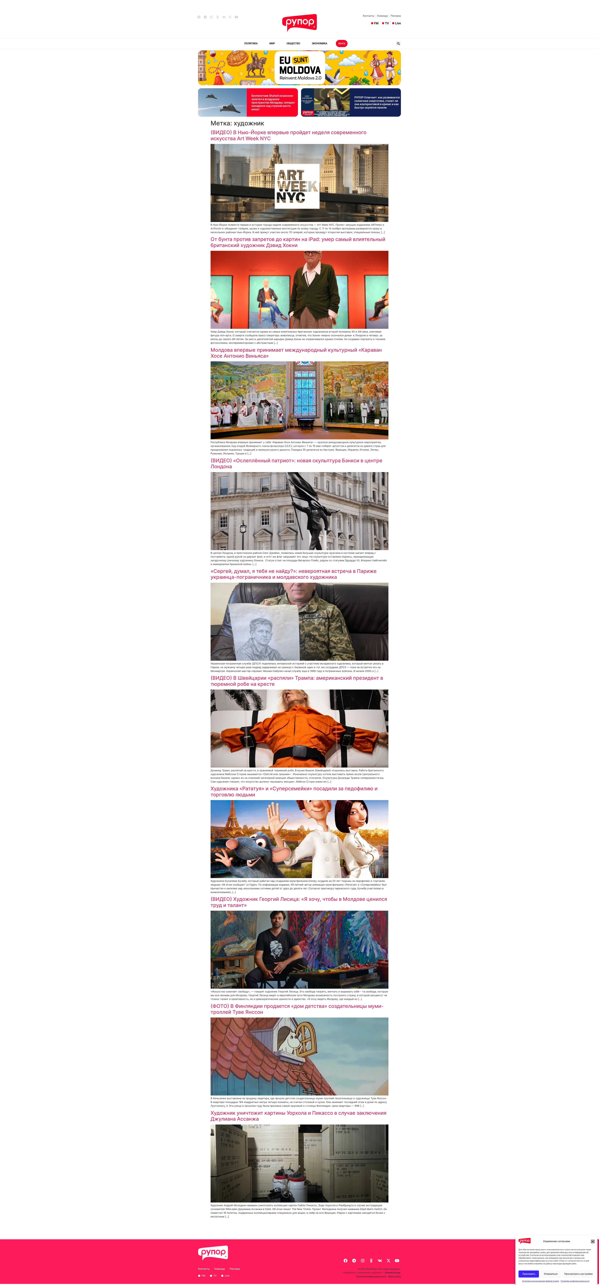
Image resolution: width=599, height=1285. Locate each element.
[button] (592, 1241)
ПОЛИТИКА (251, 43)
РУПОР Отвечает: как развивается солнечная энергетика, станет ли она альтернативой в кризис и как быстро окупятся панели (377, 102)
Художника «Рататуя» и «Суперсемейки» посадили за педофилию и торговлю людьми (294, 791)
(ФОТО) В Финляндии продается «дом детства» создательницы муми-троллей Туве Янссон (297, 1009)
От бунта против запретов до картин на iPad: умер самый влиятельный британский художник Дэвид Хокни (298, 242)
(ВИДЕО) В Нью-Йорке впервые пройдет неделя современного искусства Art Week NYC (288, 135)
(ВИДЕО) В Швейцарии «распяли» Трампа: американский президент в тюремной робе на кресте (297, 681)
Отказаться (551, 1273)
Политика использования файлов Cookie (540, 1281)
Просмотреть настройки (578, 1273)
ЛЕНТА (341, 43)
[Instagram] (211, 17)
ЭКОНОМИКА (319, 43)
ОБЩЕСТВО (293, 43)
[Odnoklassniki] (217, 17)
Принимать (528, 1273)
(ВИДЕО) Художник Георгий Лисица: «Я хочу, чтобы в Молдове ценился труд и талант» (299, 902)
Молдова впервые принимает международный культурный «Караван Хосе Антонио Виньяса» (296, 353)
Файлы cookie (394, 1276)
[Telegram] (205, 17)
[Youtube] (236, 17)
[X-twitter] (230, 17)
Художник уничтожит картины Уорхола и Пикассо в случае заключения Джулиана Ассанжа (298, 1116)
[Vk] (224, 17)
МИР (272, 43)
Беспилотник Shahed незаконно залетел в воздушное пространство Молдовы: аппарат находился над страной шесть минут (273, 102)
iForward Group (392, 1272)
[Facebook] (199, 17)
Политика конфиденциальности (575, 1281)
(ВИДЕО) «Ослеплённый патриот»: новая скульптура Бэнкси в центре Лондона (296, 463)
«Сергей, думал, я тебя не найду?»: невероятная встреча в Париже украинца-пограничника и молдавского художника (294, 574)
